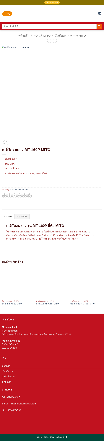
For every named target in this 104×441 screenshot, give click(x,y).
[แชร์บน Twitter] (14, 195)
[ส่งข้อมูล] (99, 26)
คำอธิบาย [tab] (8, 216)
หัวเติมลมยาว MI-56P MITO (82, 304)
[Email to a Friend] (19, 195)
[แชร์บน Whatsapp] (4, 195)
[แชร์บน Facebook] (9, 195)
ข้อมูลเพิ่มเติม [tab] (22, 216)
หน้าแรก (6, 366)
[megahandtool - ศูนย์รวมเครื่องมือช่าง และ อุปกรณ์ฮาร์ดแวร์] (52, 13)
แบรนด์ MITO (42, 35)
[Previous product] (55, 41)
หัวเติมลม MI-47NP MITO (47, 304)
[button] (7, 13)
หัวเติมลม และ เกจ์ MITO (70, 35)
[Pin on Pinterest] (24, 195)
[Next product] (49, 41)
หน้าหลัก (23, 35)
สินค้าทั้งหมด (8, 376)
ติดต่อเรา (6, 382)
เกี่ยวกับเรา (7, 371)
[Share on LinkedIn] (29, 195)
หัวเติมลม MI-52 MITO (12, 304)
